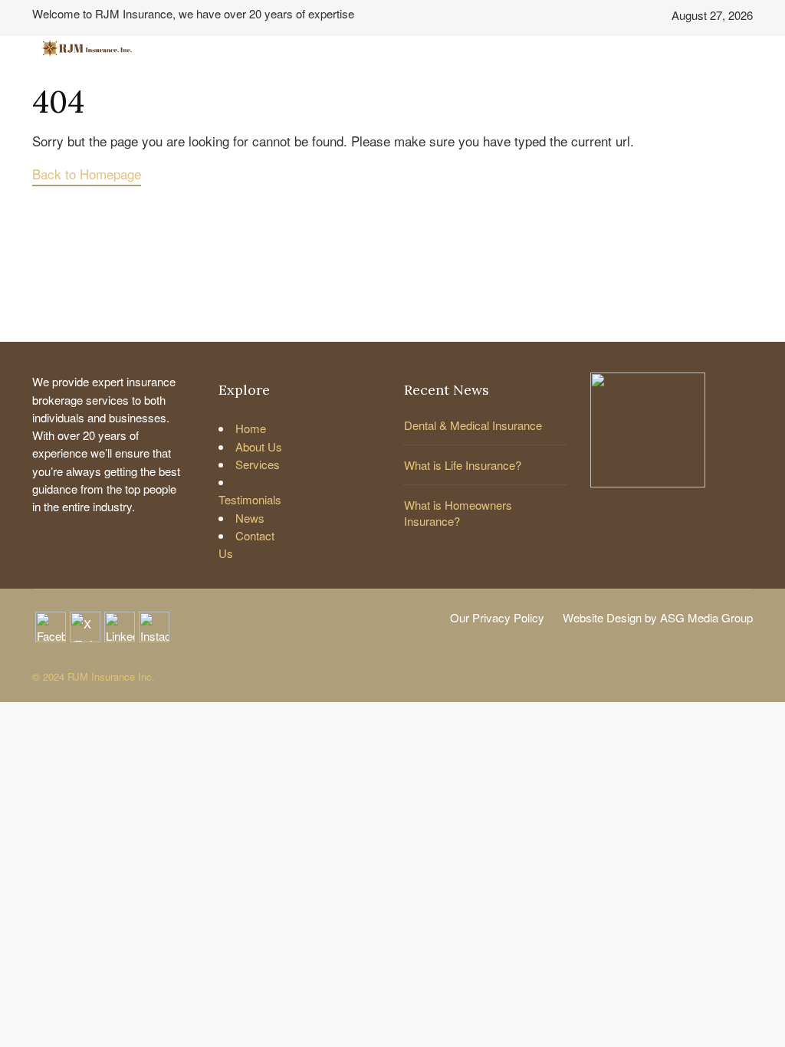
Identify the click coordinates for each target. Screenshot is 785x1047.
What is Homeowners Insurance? (458, 513)
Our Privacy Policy (497, 617)
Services (257, 464)
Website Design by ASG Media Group (658, 617)
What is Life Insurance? (462, 465)
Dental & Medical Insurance (473, 425)
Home (250, 428)
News (249, 518)
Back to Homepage (86, 173)
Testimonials (249, 499)
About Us (258, 446)
